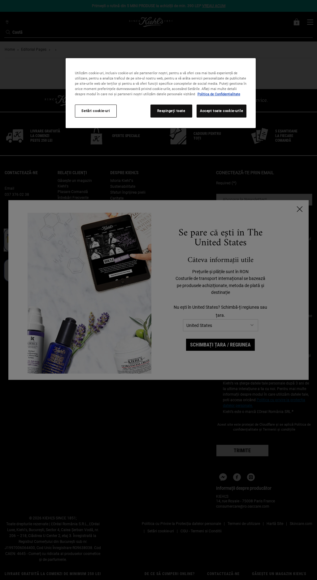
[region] (161, 93)
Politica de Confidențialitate (219, 94)
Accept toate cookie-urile (221, 111)
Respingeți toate (171, 111)
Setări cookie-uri (95, 111)
